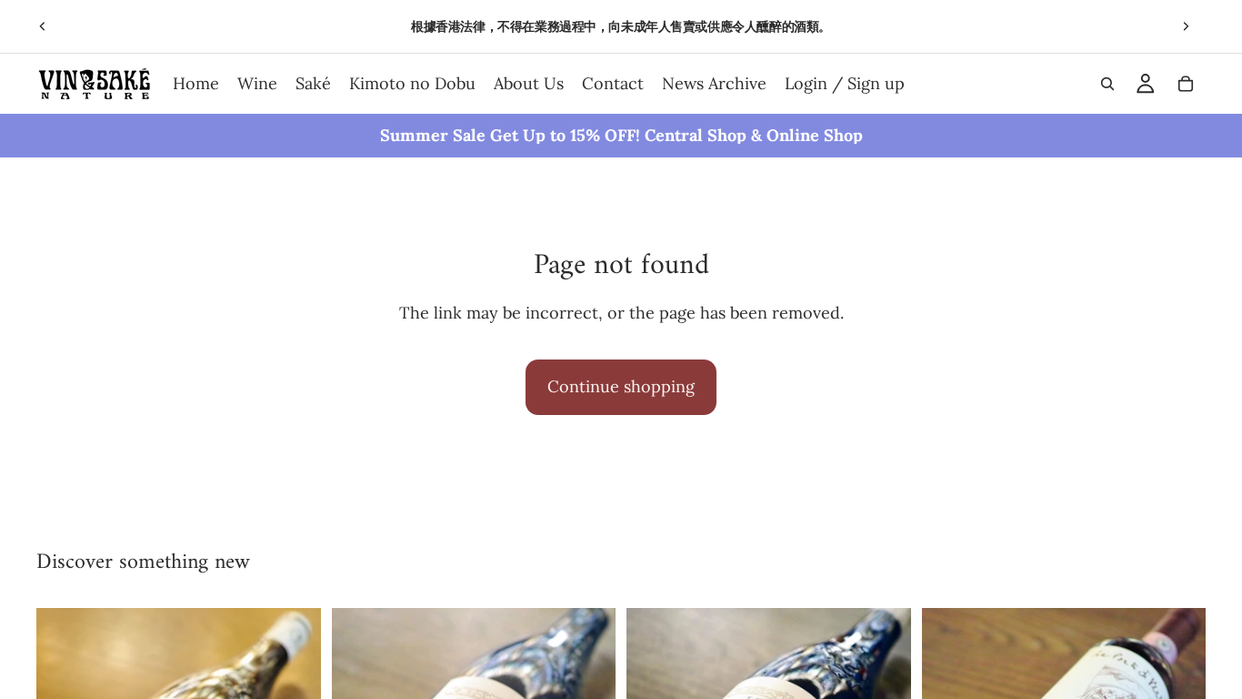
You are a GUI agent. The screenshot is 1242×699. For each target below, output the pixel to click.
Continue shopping (621, 386)
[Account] (1146, 84)
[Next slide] (1186, 26)
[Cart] (1186, 84)
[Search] (1107, 84)
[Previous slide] (43, 26)
